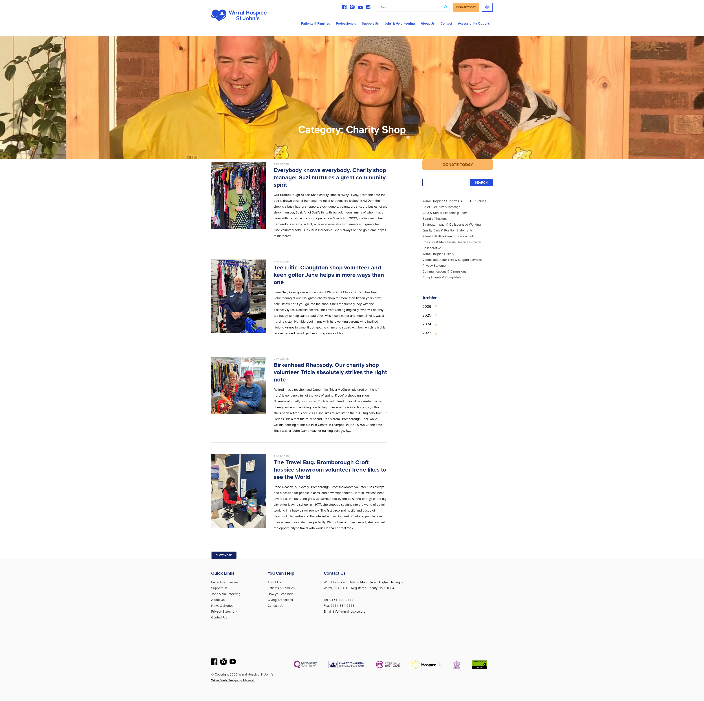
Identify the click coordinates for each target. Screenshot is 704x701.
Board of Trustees (434, 219)
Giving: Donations (280, 600)
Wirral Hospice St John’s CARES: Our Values (454, 201)
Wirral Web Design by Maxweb (233, 680)
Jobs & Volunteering (400, 23)
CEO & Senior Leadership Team (445, 213)
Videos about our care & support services (452, 260)
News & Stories (222, 606)
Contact (446, 23)
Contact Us (219, 617)
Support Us (370, 23)
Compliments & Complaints (441, 277)
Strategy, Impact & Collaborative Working (451, 224)
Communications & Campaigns (444, 271)
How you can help (280, 594)
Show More (224, 555)
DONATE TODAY (457, 164)
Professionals (346, 23)
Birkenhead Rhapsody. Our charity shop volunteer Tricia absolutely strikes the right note (330, 372)
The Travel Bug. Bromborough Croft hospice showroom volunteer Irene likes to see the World (330, 470)
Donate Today (466, 7)
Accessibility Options (474, 23)
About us (428, 23)
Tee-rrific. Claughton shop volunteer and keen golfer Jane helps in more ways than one (329, 275)
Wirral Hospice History (438, 254)
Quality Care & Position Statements (447, 230)
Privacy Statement (435, 266)
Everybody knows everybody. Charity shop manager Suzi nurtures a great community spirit (330, 177)
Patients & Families (315, 23)
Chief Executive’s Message (441, 207)
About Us (218, 600)
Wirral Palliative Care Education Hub (448, 236)
